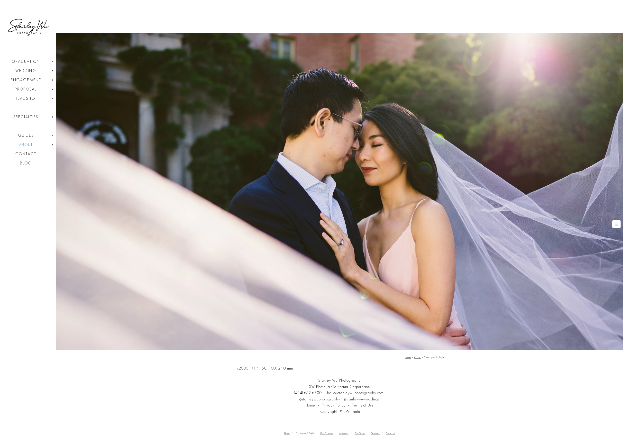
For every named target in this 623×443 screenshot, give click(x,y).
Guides (26, 135)
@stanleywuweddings (362, 399)
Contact (25, 154)
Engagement (26, 80)
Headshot (26, 98)
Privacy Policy (334, 405)
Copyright (329, 411)
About (26, 145)
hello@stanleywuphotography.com (355, 393)
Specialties (25, 117)
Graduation (26, 61)
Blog (26, 163)
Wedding (25, 71)
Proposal (26, 89)
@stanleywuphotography (319, 399)
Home (310, 405)
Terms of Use (363, 405)
